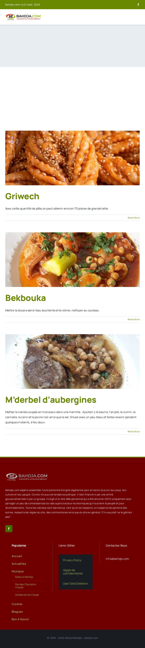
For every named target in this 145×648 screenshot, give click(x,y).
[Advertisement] (72, 93)
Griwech (22, 196)
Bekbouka (25, 297)
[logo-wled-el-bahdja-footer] (27, 473)
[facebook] (138, 4)
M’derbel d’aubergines (50, 399)
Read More (134, 217)
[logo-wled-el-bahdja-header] (23, 14)
